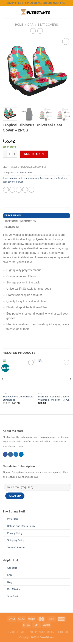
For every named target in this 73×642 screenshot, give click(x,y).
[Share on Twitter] (12, 190)
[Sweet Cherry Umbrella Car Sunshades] (19, 375)
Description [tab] (12, 215)
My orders (12, 518)
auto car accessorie (29, 178)
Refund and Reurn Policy (21, 525)
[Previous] (8, 71)
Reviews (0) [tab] (11, 226)
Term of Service (16, 547)
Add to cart (34, 154)
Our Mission (14, 589)
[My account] (62, 12)
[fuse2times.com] (34, 12)
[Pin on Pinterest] (25, 190)
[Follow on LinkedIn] (21, 454)
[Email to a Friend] (19, 190)
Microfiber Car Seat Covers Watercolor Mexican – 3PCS (54, 398)
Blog (9, 582)
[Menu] (5, 12)
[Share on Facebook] (6, 190)
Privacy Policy (15, 533)
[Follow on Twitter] (15, 454)
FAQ (9, 574)
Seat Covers (48, 24)
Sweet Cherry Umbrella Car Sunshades (18, 398)
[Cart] (68, 12)
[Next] (64, 71)
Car (30, 24)
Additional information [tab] (20, 221)
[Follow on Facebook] (5, 454)
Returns (62, 632)
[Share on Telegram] (31, 190)
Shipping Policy (15, 540)
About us (12, 567)
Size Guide (13, 596)
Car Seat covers (48, 178)
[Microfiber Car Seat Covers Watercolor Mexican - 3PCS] (54, 375)
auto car (13, 178)
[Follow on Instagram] (10, 454)
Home (19, 24)
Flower (19, 181)
